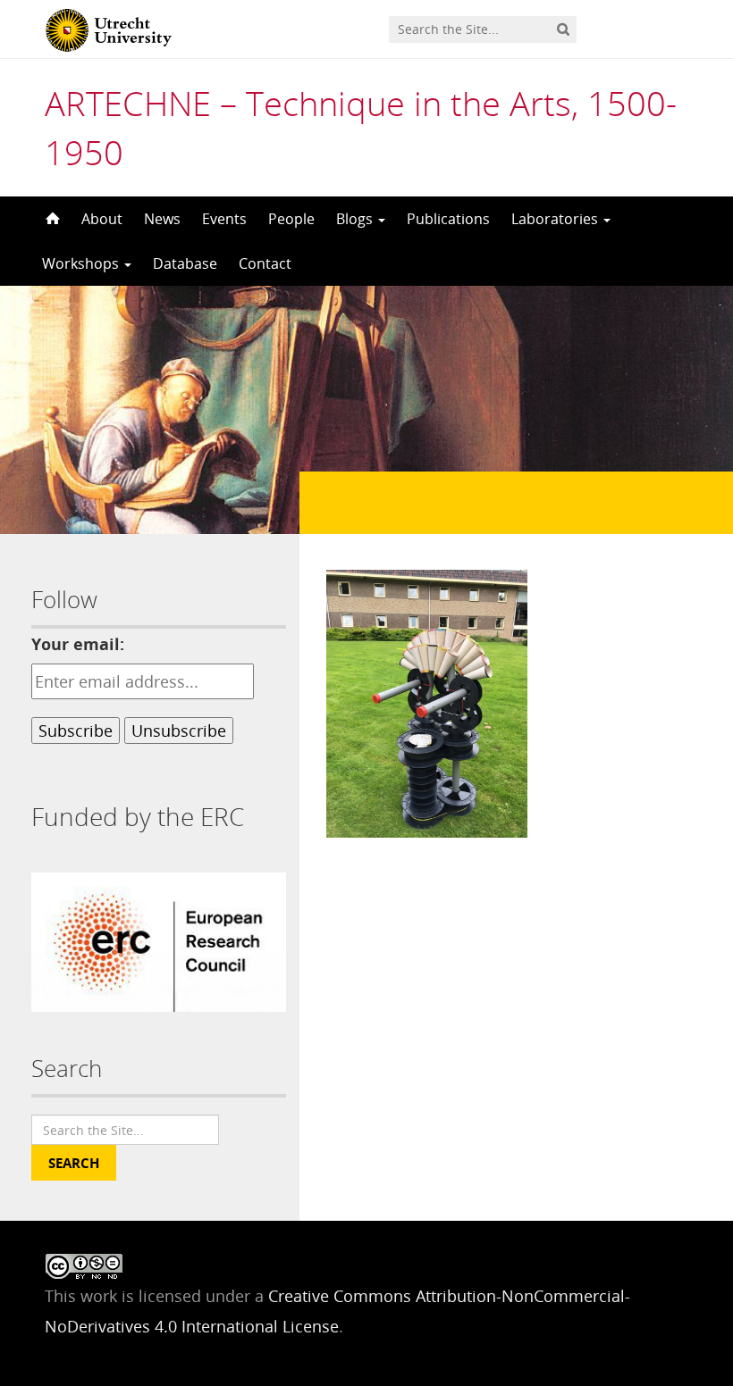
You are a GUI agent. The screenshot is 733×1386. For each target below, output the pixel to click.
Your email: (77, 644)
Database (185, 263)
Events (224, 219)
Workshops (82, 263)
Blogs (356, 219)
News (162, 219)
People (291, 219)
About (101, 219)
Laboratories (556, 219)
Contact (265, 263)
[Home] (51, 218)
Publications (448, 219)
